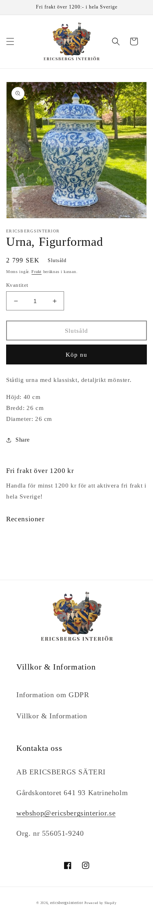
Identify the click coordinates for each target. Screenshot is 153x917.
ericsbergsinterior (66, 902)
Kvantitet (17, 285)
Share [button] (23, 440)
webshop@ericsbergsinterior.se (65, 813)
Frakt (36, 271)
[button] (10, 41)
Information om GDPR (52, 695)
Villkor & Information (51, 716)
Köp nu (76, 354)
